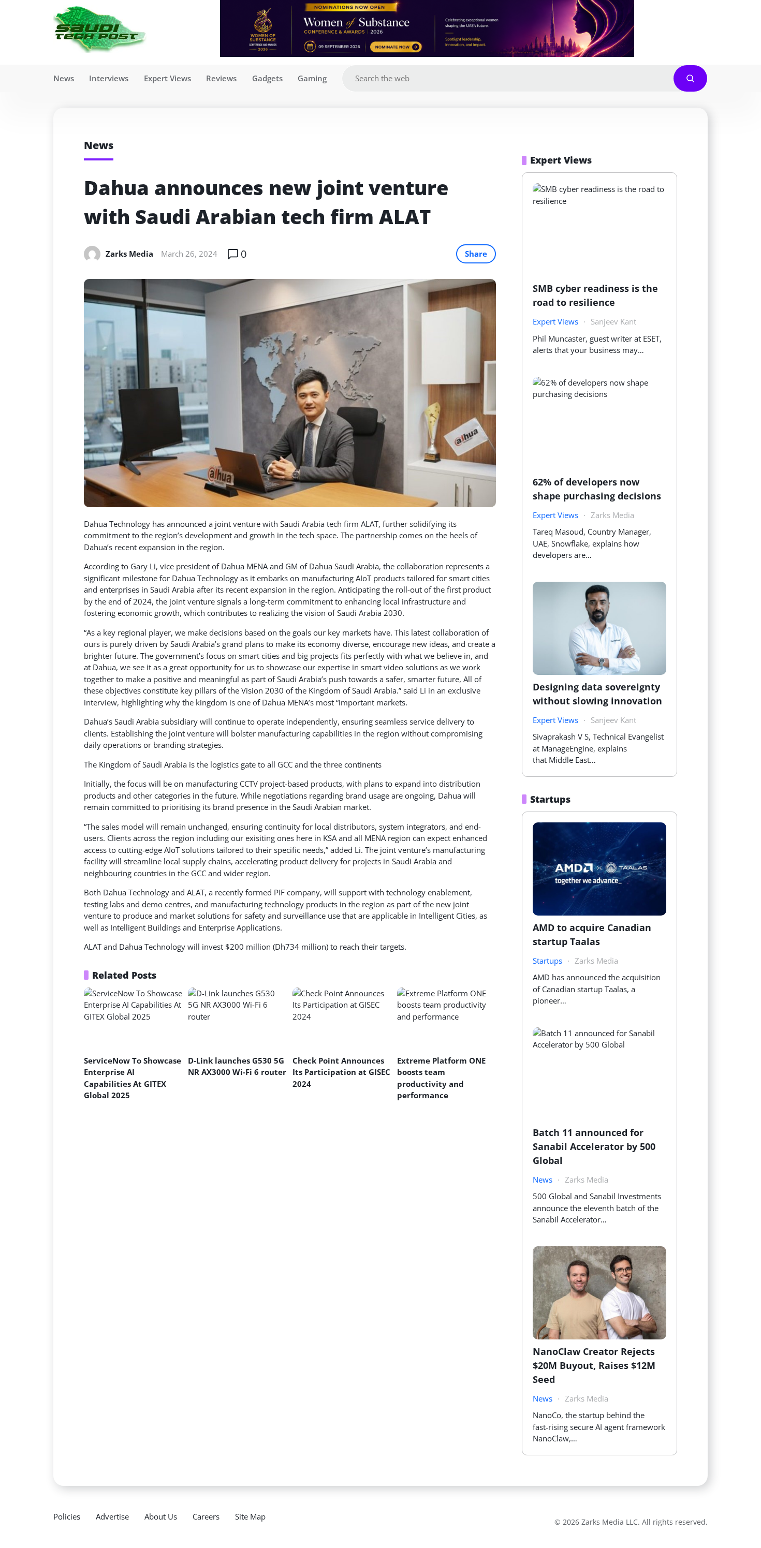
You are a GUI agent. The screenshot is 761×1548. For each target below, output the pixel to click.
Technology (129, 524)
